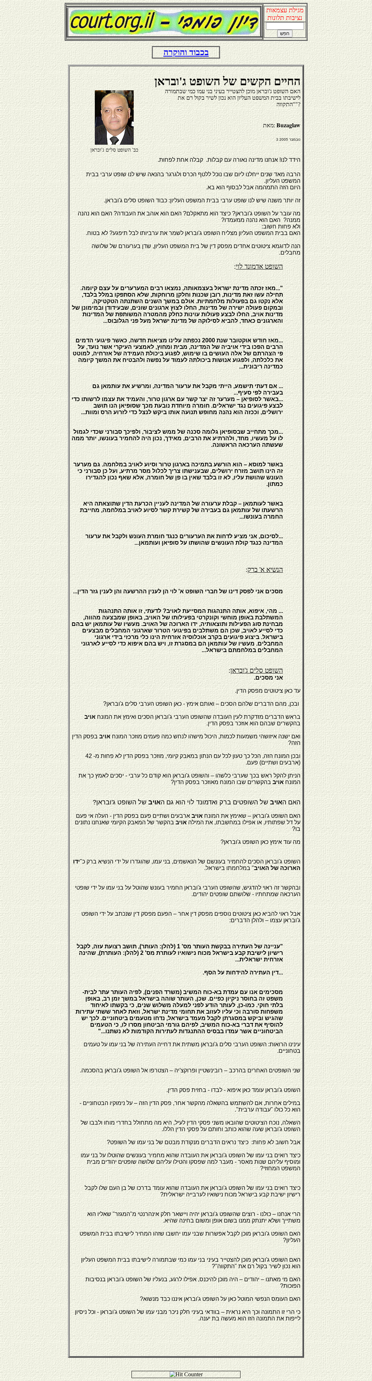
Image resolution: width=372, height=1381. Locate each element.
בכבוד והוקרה (186, 52)
